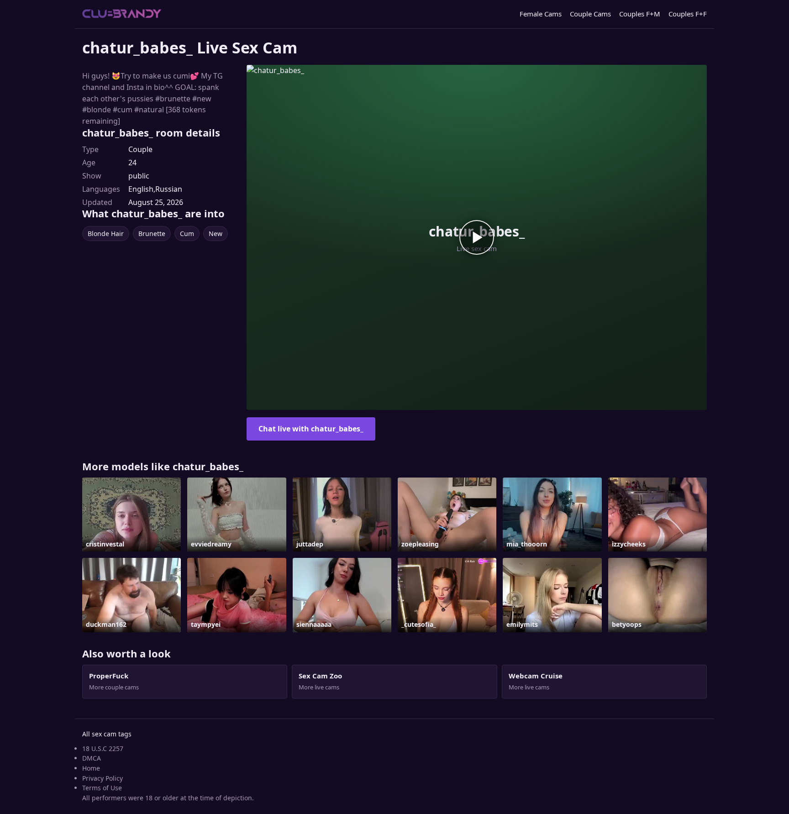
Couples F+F (687, 13)
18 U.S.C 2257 (102, 748)
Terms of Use (102, 787)
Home (91, 768)
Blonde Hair (106, 233)
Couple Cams (590, 13)
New (215, 233)
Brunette (151, 233)
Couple (140, 149)
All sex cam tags (107, 734)
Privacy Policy (102, 778)
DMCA (91, 758)
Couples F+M (639, 13)
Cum (187, 233)
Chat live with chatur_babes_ (310, 429)
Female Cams (541, 13)
